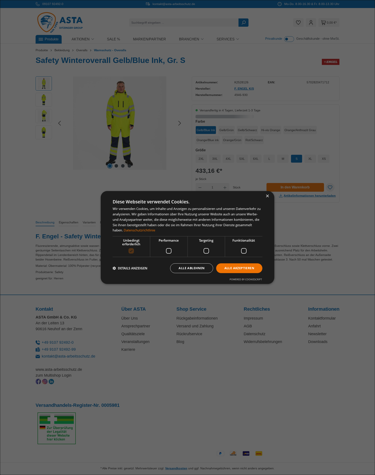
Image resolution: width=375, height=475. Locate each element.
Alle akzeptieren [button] (239, 268)
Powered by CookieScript (246, 279)
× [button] (267, 196)
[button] (130, 268)
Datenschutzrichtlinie (139, 230)
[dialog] (187, 237)
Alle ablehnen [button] (191, 268)
